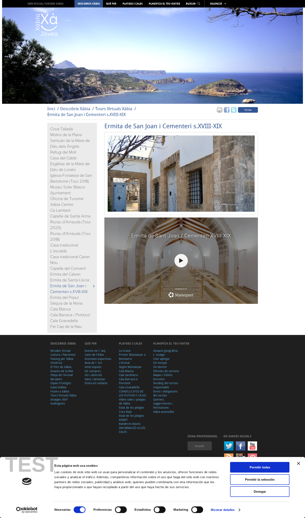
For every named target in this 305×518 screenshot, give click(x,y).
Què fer (111, 3)
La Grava (124, 351)
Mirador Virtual (60, 351)
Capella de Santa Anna (70, 216)
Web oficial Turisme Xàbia (45, 3)
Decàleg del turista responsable (165, 385)
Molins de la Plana (66, 134)
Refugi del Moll (63, 152)
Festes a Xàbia (59, 391)
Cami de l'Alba (94, 355)
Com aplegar (161, 359)
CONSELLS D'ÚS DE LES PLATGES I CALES (132, 393)
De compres (93, 371)
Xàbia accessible (163, 412)
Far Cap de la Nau (66, 326)
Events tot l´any (95, 351)
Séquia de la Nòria (66, 303)
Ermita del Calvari (65, 274)
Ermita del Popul (64, 297)
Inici (51, 108)
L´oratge (159, 355)
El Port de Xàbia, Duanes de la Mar (61, 369)
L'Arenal (124, 363)
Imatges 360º (59, 399)
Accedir (200, 446)
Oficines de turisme (166, 371)
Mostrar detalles (223, 510)
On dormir (160, 367)
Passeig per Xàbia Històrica (61, 361)
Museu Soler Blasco (67, 187)
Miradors (56, 379)
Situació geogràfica (165, 351)
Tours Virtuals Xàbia (113, 108)
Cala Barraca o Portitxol (128, 381)
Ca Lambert (60, 210)
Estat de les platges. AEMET (132, 418)
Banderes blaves (129, 424)
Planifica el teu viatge (164, 3)
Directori (159, 379)
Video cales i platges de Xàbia (132, 401)
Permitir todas (260, 467)
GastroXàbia (58, 387)
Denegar (260, 491)
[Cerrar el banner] (298, 463)
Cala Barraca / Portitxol (70, 315)
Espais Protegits (60, 383)
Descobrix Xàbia (89, 3)
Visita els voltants (96, 383)
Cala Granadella (64, 320)
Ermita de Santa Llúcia (69, 280)
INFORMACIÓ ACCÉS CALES (132, 430)
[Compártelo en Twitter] (234, 109)
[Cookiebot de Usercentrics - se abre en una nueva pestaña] (27, 510)
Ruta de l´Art (93, 363)
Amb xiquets (93, 367)
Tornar (248, 109)
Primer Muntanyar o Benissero (132, 357)
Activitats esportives (98, 359)
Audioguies (57, 403)
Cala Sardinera (128, 375)
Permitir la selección (259, 479)
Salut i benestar (95, 379)
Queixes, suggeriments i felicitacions (163, 403)
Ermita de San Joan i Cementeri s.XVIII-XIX (86, 114)
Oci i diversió (93, 375)
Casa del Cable (63, 158)
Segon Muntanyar (130, 367)
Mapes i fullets (162, 375)
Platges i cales (133, 3)
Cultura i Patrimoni (63, 355)
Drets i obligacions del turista (165, 393)
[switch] (121, 509)
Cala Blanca (60, 309)
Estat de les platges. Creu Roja (132, 410)
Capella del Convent (68, 268)
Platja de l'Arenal (61, 375)
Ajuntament (60, 193)
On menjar (160, 363)
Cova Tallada (61, 129)
